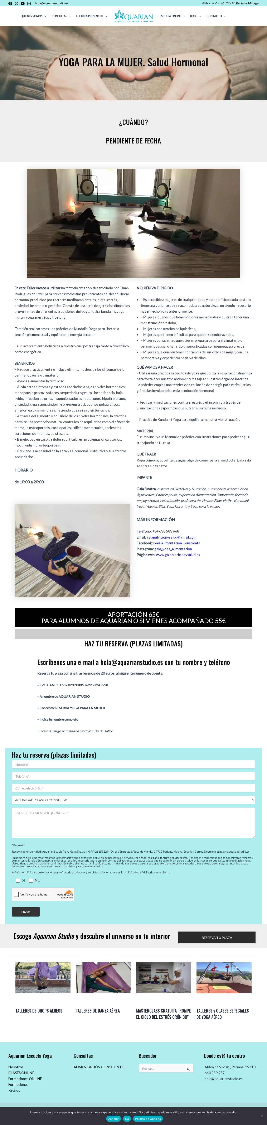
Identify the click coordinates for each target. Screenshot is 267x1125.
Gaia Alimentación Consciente (176, 543)
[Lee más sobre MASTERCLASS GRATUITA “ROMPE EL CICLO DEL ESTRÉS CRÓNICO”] (163, 977)
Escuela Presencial (90, 16)
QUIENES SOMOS (32, 16)
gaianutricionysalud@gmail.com (171, 537)
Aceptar (113, 1118)
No (127, 1118)
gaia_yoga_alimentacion (173, 549)
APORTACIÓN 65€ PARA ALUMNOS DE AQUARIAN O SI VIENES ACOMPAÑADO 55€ (134, 617)
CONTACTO (214, 16)
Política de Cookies (148, 1118)
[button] (44, 16)
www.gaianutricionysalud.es (178, 555)
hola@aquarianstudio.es (51, 3)
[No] (262, 1116)
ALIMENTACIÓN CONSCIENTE (99, 1067)
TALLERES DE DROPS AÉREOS (38, 1011)
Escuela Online (170, 16)
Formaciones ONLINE (25, 1078)
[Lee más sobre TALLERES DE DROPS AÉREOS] (43, 977)
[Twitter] (16, 3)
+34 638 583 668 (165, 531)
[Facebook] (10, 3)
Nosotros (16, 1067)
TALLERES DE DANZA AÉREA (98, 1011)
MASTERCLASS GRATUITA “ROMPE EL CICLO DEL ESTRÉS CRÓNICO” (163, 1014)
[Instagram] (29, 3)
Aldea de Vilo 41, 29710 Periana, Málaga (230, 3)
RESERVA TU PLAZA (217, 937)
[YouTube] (23, 3)
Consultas (59, 16)
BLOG (193, 16)
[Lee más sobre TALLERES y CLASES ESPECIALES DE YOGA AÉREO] (224, 977)
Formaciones (18, 1084)
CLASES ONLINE (21, 1073)
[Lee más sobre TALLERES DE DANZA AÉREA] (103, 977)
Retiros (14, 1090)
